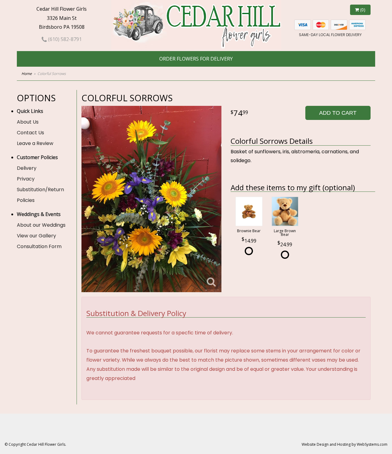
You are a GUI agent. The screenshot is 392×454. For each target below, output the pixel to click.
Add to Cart (337, 113)
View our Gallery (36, 235)
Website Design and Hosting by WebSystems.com (344, 444)
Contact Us (30, 132)
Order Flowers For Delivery (196, 58)
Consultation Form (39, 246)
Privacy (26, 178)
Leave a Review (35, 143)
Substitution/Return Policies (40, 195)
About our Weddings (41, 225)
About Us (28, 121)
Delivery (26, 168)
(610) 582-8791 (64, 39)
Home (26, 73)
